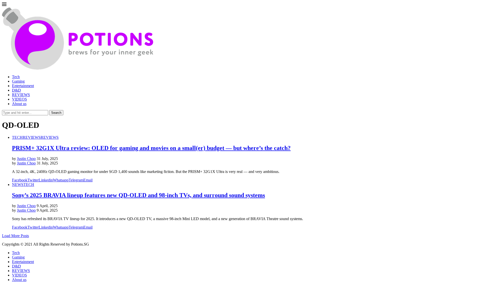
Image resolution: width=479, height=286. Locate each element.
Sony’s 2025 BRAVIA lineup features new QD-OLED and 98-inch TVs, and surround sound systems (138, 195)
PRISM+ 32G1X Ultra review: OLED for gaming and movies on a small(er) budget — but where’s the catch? (151, 148)
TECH (17, 137)
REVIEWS (21, 95)
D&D (16, 90)
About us (19, 104)
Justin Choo (26, 158)
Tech (16, 77)
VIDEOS (19, 99)
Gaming (18, 81)
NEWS (17, 184)
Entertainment (23, 86)
